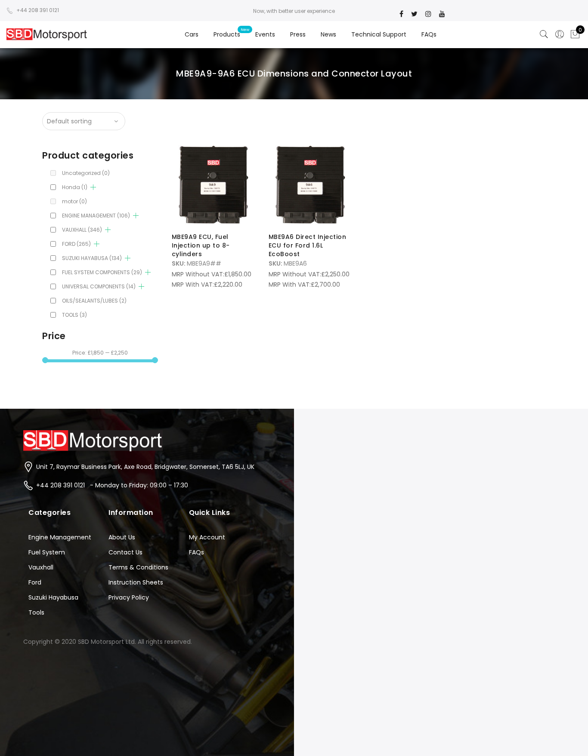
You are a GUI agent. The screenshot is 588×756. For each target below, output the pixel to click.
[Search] (544, 34)
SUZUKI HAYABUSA (92, 258)
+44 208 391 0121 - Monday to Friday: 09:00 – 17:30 (112, 485)
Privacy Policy (128, 597)
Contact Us (125, 552)
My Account (207, 537)
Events (265, 34)
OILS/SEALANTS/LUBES (94, 300)
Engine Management (59, 537)
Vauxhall (40, 567)
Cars (191, 34)
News (328, 34)
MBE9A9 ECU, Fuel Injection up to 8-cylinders (201, 245)
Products (227, 34)
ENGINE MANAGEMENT (96, 215)
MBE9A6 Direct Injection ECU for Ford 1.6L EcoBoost (308, 245)
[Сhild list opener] (93, 187)
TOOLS (74, 314)
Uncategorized (86, 173)
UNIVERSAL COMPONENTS (99, 286)
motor (74, 201)
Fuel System (46, 552)
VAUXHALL (82, 229)
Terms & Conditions (138, 567)
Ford (34, 582)
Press (298, 34)
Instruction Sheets (135, 582)
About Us (121, 537)
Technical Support (378, 34)
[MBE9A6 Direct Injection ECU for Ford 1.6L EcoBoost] (310, 184)
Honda (74, 187)
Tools (36, 612)
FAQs (428, 34)
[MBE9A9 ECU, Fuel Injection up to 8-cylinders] (213, 184)
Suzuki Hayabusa (53, 597)
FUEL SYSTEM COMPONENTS (102, 272)
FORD (76, 244)
